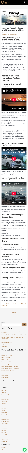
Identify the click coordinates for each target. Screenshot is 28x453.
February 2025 (5, 414)
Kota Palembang (5, 377)
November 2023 (5, 437)
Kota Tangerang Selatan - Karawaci (10, 366)
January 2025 (4, 417)
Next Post (14, 312)
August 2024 (4, 428)
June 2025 (4, 405)
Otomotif (4, 34)
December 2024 (5, 419)
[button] (24, 2)
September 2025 (5, 399)
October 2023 (5, 439)
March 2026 (4, 390)
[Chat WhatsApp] (25, 450)
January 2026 (4, 392)
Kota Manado (5, 372)
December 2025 (5, 394)
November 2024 (5, 421)
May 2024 (4, 432)
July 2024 (4, 430)
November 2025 (5, 397)
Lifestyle (4, 447)
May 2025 (4, 408)
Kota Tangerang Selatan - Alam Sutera (10, 368)
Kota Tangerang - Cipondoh (8, 370)
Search (3, 322)
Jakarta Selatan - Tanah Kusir (8, 352)
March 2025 (4, 412)
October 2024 (5, 423)
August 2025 (4, 401)
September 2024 (5, 425)
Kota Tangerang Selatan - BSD (8, 364)
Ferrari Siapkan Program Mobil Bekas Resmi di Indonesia (14, 334)
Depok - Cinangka (6, 357)
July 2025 (4, 403)
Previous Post (14, 310)
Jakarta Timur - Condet (7, 355)
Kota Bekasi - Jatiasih (6, 361)
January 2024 (4, 434)
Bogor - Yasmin (5, 359)
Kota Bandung (5, 375)
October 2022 (5, 441)
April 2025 (4, 410)
